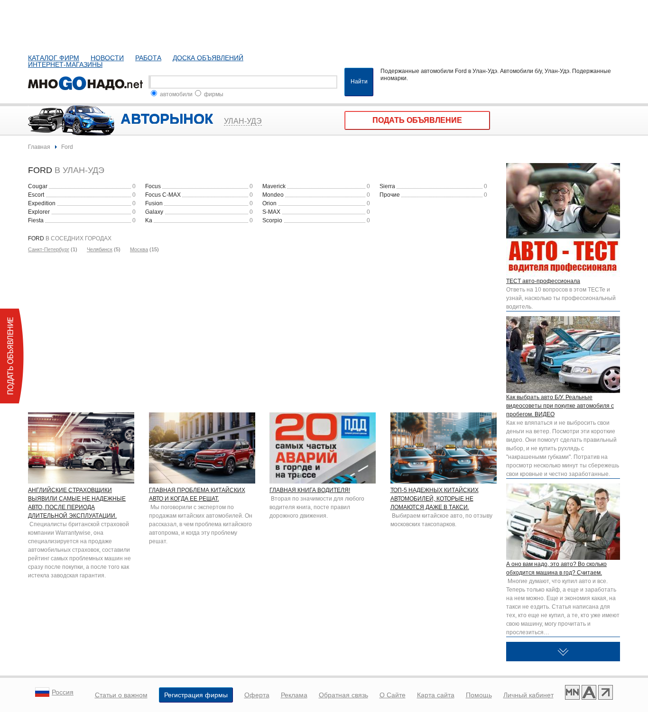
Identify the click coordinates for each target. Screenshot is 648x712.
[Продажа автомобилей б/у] (589, 693)
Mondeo (273, 195)
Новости (107, 58)
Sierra (387, 186)
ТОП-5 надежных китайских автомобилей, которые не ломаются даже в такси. (434, 499)
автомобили (175, 94)
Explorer (39, 212)
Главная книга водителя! (309, 490)
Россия (63, 692)
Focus (153, 186)
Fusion (154, 203)
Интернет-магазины (65, 64)
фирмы (213, 94)
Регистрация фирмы (196, 695)
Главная (39, 147)
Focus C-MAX (163, 195)
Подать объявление (417, 120)
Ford (67, 147)
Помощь (479, 695)
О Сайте (393, 695)
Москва (139, 249)
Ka (148, 220)
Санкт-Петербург (48, 249)
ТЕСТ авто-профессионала (543, 281)
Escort (36, 195)
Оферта (256, 695)
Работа (148, 58)
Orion (269, 203)
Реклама (294, 695)
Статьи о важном (121, 695)
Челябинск (99, 249)
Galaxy (154, 212)
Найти (359, 81)
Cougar (37, 186)
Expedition (42, 203)
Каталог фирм (53, 58)
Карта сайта (435, 695)
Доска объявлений (208, 58)
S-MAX (271, 212)
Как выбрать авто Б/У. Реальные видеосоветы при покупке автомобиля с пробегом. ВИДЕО (560, 406)
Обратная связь (343, 695)
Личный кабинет (528, 695)
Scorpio (272, 220)
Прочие (390, 195)
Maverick (274, 186)
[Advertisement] (262, 329)
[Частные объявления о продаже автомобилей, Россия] (87, 82)
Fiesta (36, 220)
